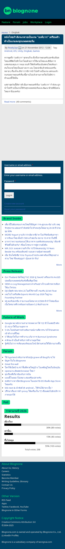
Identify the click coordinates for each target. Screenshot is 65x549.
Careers (5, 471)
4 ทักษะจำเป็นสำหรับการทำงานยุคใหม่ (22, 340)
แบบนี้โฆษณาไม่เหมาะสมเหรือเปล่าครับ (23, 377)
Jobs (25, 22)
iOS (15, 50)
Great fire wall (11, 364)
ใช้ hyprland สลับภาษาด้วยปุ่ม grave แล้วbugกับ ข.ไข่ (30, 357)
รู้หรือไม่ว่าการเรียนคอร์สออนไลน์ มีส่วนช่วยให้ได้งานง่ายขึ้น (33, 343)
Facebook (14, 506)
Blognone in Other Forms (14, 510)
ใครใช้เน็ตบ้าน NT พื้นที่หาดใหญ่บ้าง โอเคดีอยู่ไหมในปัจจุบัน (32, 367)
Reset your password (14, 209)
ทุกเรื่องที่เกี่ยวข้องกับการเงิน (18, 374)
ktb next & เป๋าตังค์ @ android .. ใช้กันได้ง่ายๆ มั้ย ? (28, 387)
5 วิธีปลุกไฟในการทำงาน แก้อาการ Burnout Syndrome (31, 336)
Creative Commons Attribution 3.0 (19, 521)
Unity (20, 50)
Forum (16, 22)
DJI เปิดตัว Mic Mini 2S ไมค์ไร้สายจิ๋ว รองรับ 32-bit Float (31, 290)
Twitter (5, 506)
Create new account (14, 203)
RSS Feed (6, 500)
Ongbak (28, 50)
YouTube (24, 506)
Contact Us (7, 484)
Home (5, 32)
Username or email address (17, 165)
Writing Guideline (10, 481)
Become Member (10, 478)
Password (9, 181)
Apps (4, 503)
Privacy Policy (8, 488)
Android (8, 50)
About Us (6, 467)
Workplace (36, 22)
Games (36, 50)
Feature (6, 22)
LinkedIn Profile (10, 535)
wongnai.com (45, 541)
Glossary (24, 481)
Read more (9, 101)
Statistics (6, 474)
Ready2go (13, 47)
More (59, 264)
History (15, 467)
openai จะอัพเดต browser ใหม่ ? (20, 370)
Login (48, 22)
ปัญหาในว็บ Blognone (15, 360)
